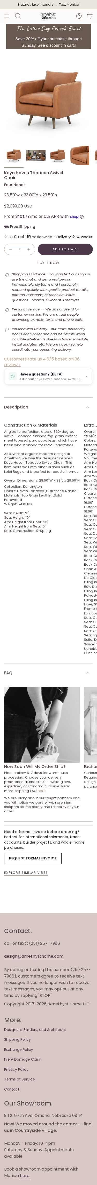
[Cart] (89, 16)
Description (16, 407)
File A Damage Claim (23, 1059)
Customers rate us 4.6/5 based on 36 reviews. (42, 362)
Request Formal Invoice (33, 858)
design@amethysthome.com (33, 956)
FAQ (8, 673)
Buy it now (49, 262)
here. (25, 1176)
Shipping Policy (17, 1039)
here (42, 790)
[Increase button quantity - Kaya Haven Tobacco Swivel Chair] (29, 249)
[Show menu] (7, 16)
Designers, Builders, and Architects (35, 1029)
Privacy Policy (16, 1069)
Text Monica (69, 5)
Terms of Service (19, 1079)
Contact (11, 1089)
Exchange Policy (18, 1049)
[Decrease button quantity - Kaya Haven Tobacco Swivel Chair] (10, 249)
